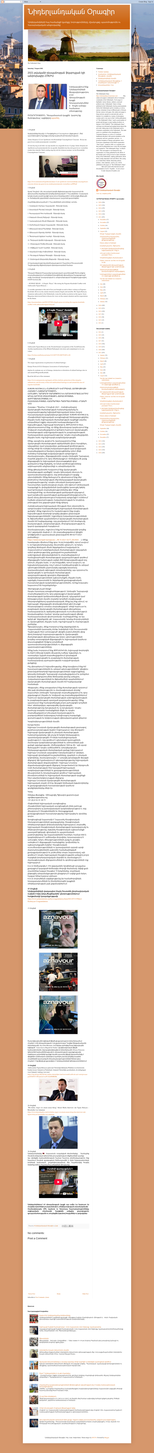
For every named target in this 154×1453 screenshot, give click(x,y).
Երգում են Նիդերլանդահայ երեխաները (54, 1315)
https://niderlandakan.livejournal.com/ (107, 96)
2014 (100, 323)
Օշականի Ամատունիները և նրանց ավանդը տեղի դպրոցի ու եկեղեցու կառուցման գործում (75, 1362)
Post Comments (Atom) (42, 1297)
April (101, 293)
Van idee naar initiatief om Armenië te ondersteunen (110, 279)
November (103, 222)
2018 (100, 311)
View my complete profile (103, 193)
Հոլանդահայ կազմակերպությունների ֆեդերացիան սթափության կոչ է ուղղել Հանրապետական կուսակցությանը (77, 1385)
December (103, 219)
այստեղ (55, 118)
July (101, 284)
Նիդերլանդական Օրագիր (71, 12)
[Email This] (63, 1226)
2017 (100, 314)
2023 (100, 211)
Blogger (106, 1437)
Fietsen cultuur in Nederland (108, 243)
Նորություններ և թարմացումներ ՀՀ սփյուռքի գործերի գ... (112, 275)
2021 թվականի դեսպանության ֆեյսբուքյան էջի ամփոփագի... (112, 266)
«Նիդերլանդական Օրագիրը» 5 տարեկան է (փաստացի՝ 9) (110, 82)
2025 (100, 205)
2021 (100, 217)
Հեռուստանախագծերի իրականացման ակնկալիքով (112, 270)
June (101, 287)
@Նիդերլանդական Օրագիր (109, 190)
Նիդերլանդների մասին (107, 78)
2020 (100, 305)
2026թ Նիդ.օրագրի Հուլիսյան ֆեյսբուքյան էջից (57, 1408)
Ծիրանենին (44, 1338)
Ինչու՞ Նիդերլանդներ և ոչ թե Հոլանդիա (54, 1373)
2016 (100, 317)
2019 (100, 308)
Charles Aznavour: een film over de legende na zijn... (112, 261)
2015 (100, 320)
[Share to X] (67, 1226)
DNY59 (94, 1437)
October (102, 225)
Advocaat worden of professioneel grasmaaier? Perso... (109, 254)
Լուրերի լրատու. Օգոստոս (110, 246)
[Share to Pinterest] (72, 1226)
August (102, 231)
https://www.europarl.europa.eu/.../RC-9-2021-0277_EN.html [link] (53, 539)
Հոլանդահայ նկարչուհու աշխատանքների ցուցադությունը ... (109, 238)
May (101, 290)
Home (58, 1294)
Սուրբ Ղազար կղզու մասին (110, 234)
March (102, 296)
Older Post (85, 1294)
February (103, 299)
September (103, 228)
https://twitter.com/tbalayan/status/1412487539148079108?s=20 (49, 355)
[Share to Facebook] (70, 1226)
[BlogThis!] (65, 1226)
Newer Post (31, 1294)
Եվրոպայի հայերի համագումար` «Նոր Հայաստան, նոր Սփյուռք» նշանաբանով (70, 1327)
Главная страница (103, 72)
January (102, 301)
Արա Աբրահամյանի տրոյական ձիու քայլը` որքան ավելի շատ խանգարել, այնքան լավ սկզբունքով (77, 1420)
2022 (100, 214)
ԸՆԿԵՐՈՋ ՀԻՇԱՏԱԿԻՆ (48, 1396)
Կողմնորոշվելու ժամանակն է (111, 258)
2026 (100, 202)
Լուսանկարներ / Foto (106, 85)
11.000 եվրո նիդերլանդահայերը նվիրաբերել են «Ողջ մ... (112, 249)
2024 (100, 208)
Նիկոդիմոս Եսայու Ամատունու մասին (54, 1350)
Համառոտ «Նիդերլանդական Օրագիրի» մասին (109, 75)
